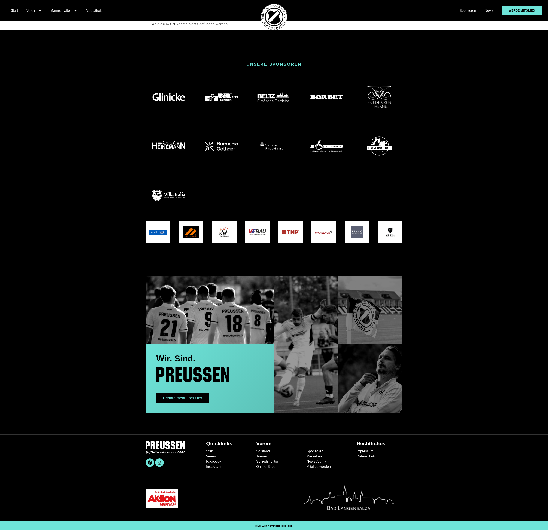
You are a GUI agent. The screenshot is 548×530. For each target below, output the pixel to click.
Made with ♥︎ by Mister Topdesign (274, 525)
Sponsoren (467, 10)
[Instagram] (159, 462)
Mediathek (94, 10)
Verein (31, 10)
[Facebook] (150, 462)
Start (14, 10)
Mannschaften (61, 10)
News (489, 10)
